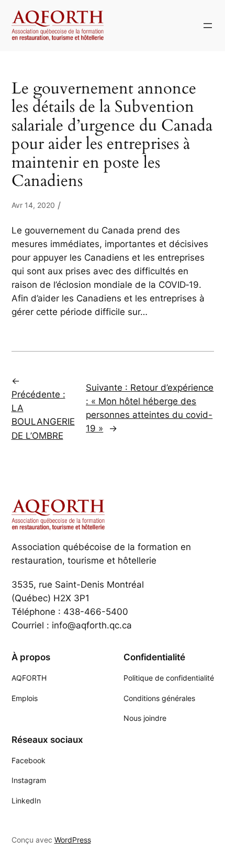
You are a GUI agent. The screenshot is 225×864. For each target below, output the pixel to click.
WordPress (72, 839)
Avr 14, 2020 (33, 205)
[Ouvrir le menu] (207, 25)
